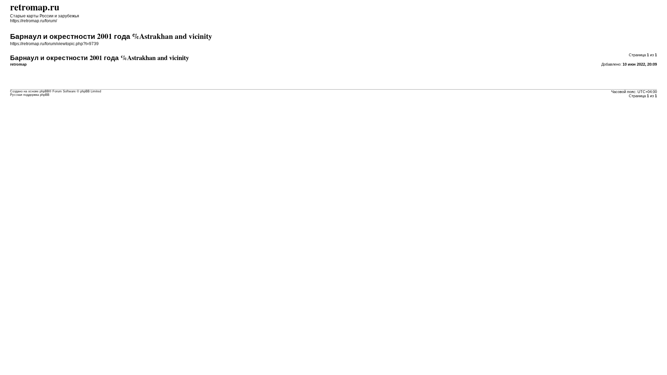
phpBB (44, 91)
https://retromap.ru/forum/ (33, 20)
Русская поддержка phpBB (29, 95)
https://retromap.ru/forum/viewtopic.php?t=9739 (54, 43)
